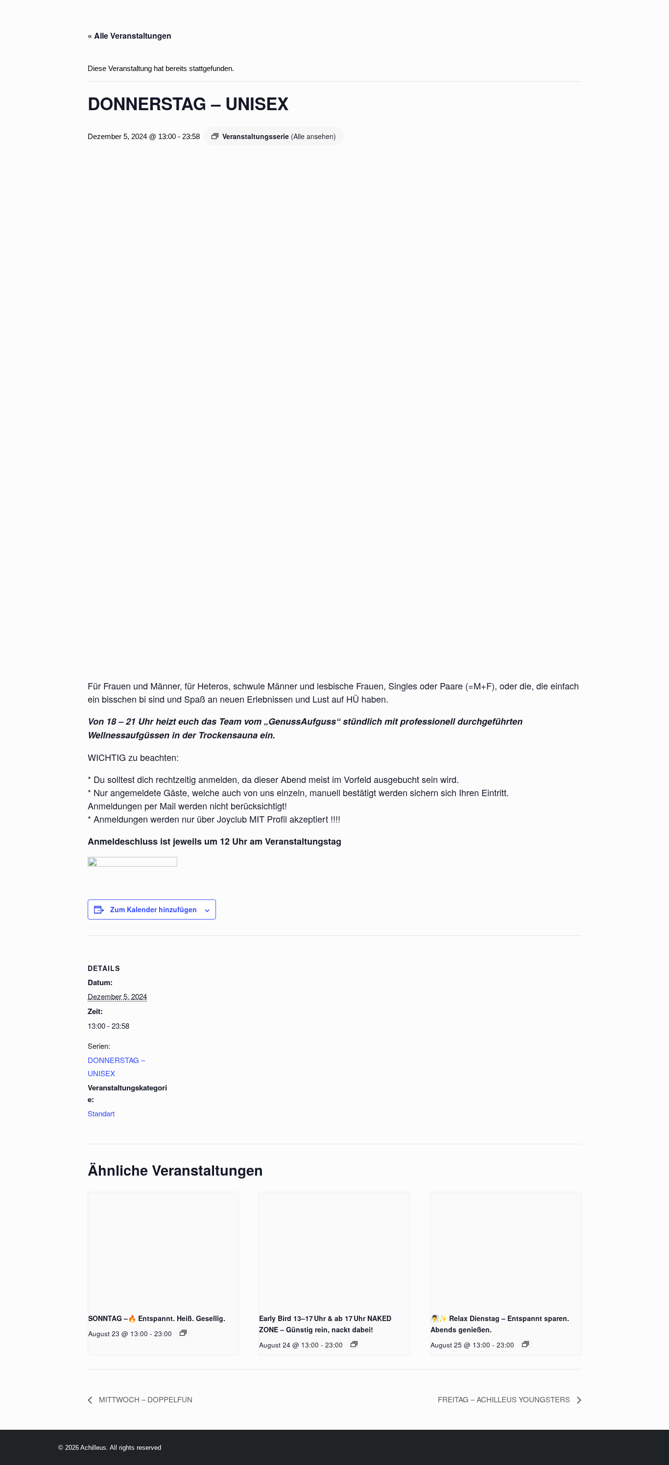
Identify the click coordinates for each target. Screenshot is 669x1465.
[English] (88, 24)
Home (130, 23)
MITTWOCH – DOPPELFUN (144, 1399)
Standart (101, 1113)
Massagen (380, 23)
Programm (182, 23)
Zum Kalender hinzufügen (153, 909)
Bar (334, 23)
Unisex (434, 23)
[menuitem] (130, 23)
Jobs (474, 23)
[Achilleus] (28, 23)
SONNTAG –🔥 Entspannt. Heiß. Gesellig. (156, 1318)
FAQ (508, 23)
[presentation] (163, 1248)
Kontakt (631, 23)
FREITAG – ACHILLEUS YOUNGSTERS (505, 1399)
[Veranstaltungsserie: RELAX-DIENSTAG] (354, 1344)
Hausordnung (564, 23)
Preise (296, 23)
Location (244, 23)
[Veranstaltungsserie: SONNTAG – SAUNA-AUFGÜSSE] (183, 1333)
